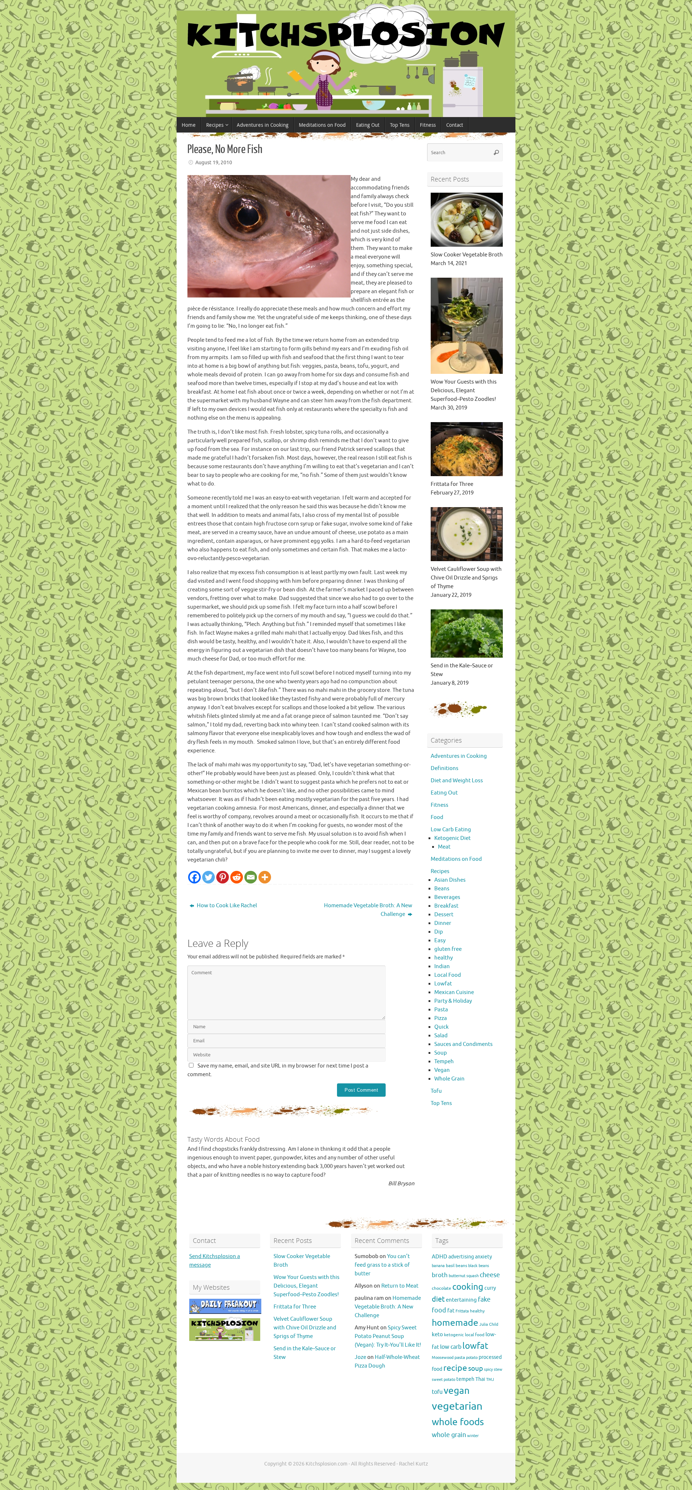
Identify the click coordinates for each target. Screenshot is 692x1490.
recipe (455, 1368)
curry (490, 1288)
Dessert (443, 914)
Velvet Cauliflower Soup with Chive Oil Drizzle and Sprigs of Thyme (305, 1328)
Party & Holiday (453, 1001)
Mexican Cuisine (454, 992)
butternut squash (464, 1276)
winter (473, 1435)
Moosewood (442, 1357)
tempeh (465, 1379)
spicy (488, 1369)
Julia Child (488, 1324)
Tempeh (444, 1061)
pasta (459, 1357)
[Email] (250, 877)
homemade (455, 1323)
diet (438, 1299)
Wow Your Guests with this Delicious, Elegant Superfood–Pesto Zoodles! (307, 1286)
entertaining (461, 1299)
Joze (360, 1357)
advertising (461, 1257)
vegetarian (457, 1406)
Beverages (447, 897)
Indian (442, 966)
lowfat (475, 1346)
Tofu (436, 1091)
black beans (478, 1265)
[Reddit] (236, 877)
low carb (450, 1347)
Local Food (447, 975)
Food (437, 817)
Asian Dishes (450, 880)
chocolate (441, 1288)
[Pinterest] (222, 877)
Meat (444, 847)
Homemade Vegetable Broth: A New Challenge (368, 910)
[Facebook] (194, 877)
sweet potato (443, 1379)
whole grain (449, 1435)
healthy (443, 957)
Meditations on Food (456, 859)
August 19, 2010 (213, 163)
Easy (439, 940)
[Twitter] (208, 877)
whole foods (458, 1422)
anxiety (483, 1257)
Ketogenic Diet (452, 838)
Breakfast (446, 906)
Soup (440, 1053)
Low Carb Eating (451, 829)
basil (450, 1265)
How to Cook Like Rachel (226, 905)
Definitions (444, 768)
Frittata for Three (295, 1306)
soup (475, 1368)
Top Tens (441, 1103)
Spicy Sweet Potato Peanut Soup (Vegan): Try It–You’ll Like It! (388, 1336)
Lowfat (443, 983)
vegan (457, 1391)
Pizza (440, 1018)
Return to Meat (399, 1286)
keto (437, 1334)
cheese (490, 1275)
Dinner (442, 923)
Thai (480, 1379)
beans (461, 1265)
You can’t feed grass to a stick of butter (382, 1265)
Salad (441, 1035)
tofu (437, 1392)
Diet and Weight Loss (457, 780)
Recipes (440, 871)
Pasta (441, 1009)
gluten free (448, 949)
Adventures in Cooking (459, 756)
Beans (441, 888)
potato (472, 1357)
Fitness (439, 805)
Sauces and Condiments (463, 1044)
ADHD (439, 1256)
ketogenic (454, 1335)
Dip (438, 932)
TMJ (490, 1379)
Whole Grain (449, 1078)
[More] (264, 877)
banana (438, 1265)
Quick (441, 1027)
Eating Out (444, 792)
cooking (467, 1286)
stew (498, 1369)
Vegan (442, 1070)
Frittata (462, 1311)
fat (450, 1310)
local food (474, 1335)
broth (440, 1275)
